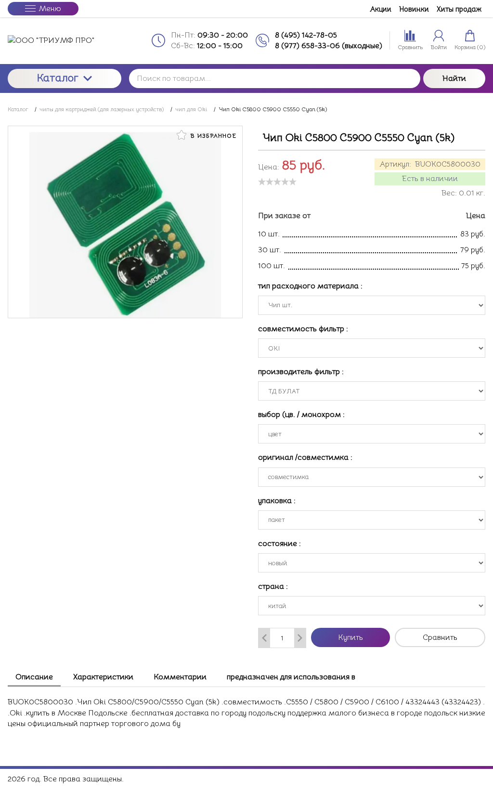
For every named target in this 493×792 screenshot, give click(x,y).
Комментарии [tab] (180, 677)
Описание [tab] (34, 677)
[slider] (277, 181)
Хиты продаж (459, 8)
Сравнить (440, 637)
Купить (350, 637)
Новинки (414, 8)
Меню (50, 8)
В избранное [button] (212, 135)
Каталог (57, 77)
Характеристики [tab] (103, 677)
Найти (454, 78)
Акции (380, 8)
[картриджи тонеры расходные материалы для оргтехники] (64, 40)
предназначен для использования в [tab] (291, 677)
